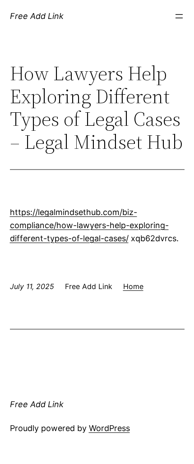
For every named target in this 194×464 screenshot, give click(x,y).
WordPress (109, 428)
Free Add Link (37, 16)
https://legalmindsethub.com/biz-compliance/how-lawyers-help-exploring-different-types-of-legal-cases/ (89, 225)
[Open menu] (179, 16)
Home (133, 286)
